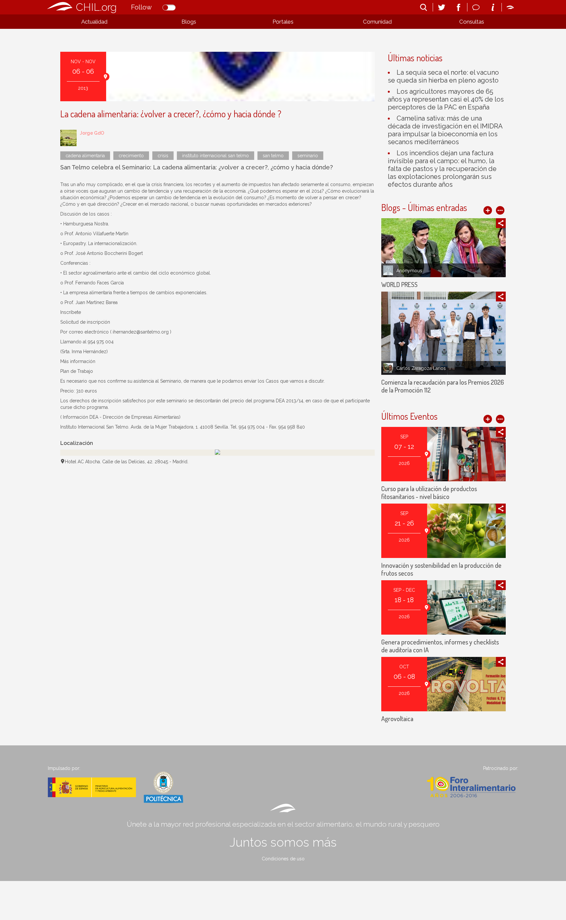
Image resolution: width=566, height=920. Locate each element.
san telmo (273, 155)
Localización (76, 443)
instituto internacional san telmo (215, 155)
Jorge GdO (92, 133)
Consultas (471, 21)
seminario (307, 155)
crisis (163, 155)
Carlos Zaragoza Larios (421, 368)
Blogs (188, 21)
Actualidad (94, 21)
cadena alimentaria (85, 155)
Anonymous (409, 270)
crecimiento (131, 155)
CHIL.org (96, 7)
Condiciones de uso (283, 858)
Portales (283, 21)
